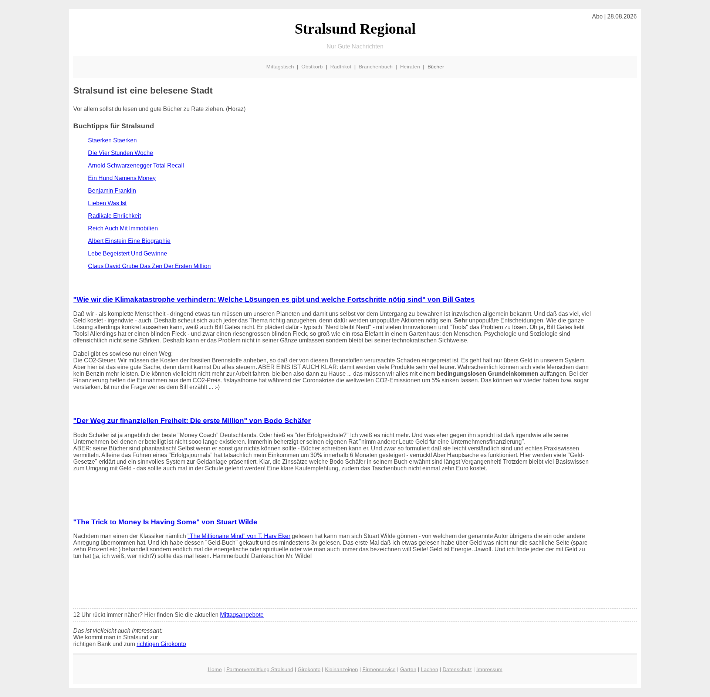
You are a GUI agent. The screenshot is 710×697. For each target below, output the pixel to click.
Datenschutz (457, 669)
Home (215, 669)
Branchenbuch (376, 67)
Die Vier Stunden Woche (120, 153)
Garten (408, 669)
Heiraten (410, 67)
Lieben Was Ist (107, 203)
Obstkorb (312, 67)
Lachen (429, 669)
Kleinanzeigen (341, 669)
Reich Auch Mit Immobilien (123, 228)
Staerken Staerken (112, 140)
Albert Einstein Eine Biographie (129, 241)
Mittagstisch (280, 67)
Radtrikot (340, 67)
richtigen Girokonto (161, 644)
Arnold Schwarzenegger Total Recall (136, 165)
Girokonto (309, 669)
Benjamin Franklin (112, 190)
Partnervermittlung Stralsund (259, 669)
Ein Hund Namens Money (122, 178)
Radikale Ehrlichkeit (114, 216)
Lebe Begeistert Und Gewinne (127, 253)
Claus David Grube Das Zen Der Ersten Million (149, 266)
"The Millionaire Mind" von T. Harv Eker (238, 536)
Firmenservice (379, 669)
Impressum (489, 669)
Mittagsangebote (242, 615)
